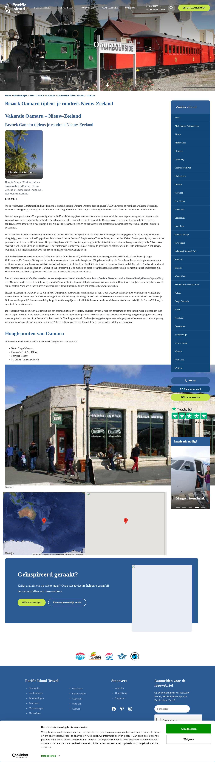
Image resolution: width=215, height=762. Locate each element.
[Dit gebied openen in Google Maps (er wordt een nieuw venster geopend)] (9, 553)
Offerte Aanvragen (194, 8)
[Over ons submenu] (137, 8)
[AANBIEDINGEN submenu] (120, 8)
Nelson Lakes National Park (187, 284)
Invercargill (180, 243)
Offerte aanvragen (190, 397)
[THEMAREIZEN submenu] (75, 8)
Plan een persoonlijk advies (67, 602)
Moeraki (178, 268)
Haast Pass (179, 226)
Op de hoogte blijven (164, 692)
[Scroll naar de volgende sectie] (107, 84)
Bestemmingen (20, 95)
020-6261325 (152, 6)
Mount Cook (180, 276)
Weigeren (189, 739)
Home (8, 95)
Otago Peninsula (182, 301)
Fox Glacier (180, 201)
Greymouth (180, 218)
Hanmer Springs (182, 234)
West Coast (179, 360)
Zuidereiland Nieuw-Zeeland (70, 95)
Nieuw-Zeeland (37, 95)
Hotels (177, 118)
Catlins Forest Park (183, 168)
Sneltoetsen (37, 554)
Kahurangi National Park (186, 251)
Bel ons (192, 380)
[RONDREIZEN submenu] (96, 8)
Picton (177, 309)
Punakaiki (179, 318)
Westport (178, 368)
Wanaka (178, 351)
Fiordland (179, 193)
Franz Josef (180, 209)
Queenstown (180, 326)
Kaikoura (179, 259)
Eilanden (50, 95)
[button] (178, 507)
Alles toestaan (189, 729)
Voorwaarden (80, 554)
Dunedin (178, 184)
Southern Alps (181, 335)
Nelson (178, 293)
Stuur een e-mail (192, 389)
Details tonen (48, 755)
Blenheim (179, 151)
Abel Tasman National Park (187, 126)
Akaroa (178, 134)
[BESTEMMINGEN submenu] (53, 8)
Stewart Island (181, 343)
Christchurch (180, 176)
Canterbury (179, 159)
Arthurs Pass (180, 143)
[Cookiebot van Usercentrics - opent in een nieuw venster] (20, 755)
